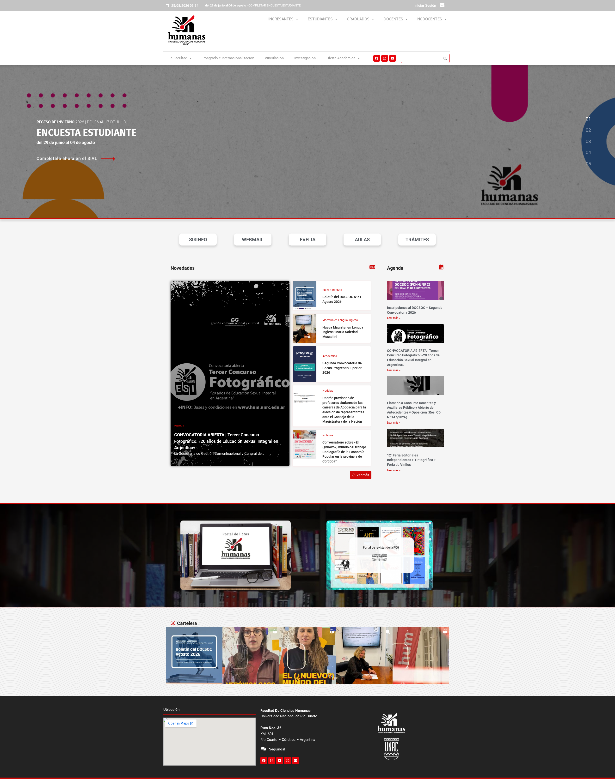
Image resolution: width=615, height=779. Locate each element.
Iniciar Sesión (425, 5)
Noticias (327, 390)
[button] (283, 19)
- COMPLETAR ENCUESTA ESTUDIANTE (253, 5)
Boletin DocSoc (332, 290)
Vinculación (274, 58)
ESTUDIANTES (320, 19)
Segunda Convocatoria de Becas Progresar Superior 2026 (342, 367)
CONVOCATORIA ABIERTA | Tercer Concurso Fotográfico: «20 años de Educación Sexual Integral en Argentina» (226, 441)
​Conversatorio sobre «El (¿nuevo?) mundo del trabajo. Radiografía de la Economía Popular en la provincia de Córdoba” (344, 451)
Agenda (179, 425)
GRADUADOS (358, 19)
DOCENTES (393, 19)
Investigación (305, 58)
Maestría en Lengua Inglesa (340, 320)
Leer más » (393, 318)
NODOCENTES (429, 19)
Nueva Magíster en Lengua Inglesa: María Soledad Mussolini (342, 332)
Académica (329, 356)
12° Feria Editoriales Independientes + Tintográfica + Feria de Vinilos (411, 460)
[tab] (588, 119)
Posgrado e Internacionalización (228, 58)
